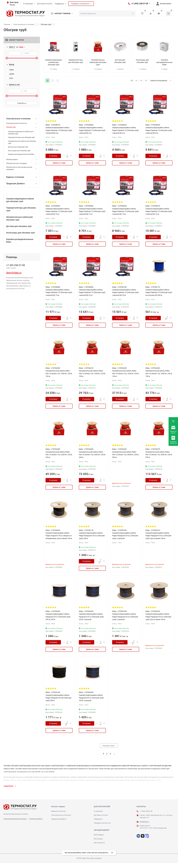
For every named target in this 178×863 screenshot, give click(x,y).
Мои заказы (98, 839)
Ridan (11, 70)
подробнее (9, 786)
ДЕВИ (11, 74)
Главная (7, 24)
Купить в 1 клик (59, 163)
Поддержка (98, 819)
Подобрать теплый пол (102, 823)
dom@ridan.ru (13, 272)
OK (112, 853)
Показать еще (108, 746)
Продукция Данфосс (58, 819)
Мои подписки (99, 843)
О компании (98, 811)
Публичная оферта (35, 819)
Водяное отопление (58, 811)
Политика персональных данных (15, 819)
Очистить (21, 103)
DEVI (11, 78)
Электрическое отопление (23, 24)
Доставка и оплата (101, 815)
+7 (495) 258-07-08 (139, 3)
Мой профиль (99, 835)
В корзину (53, 156)
